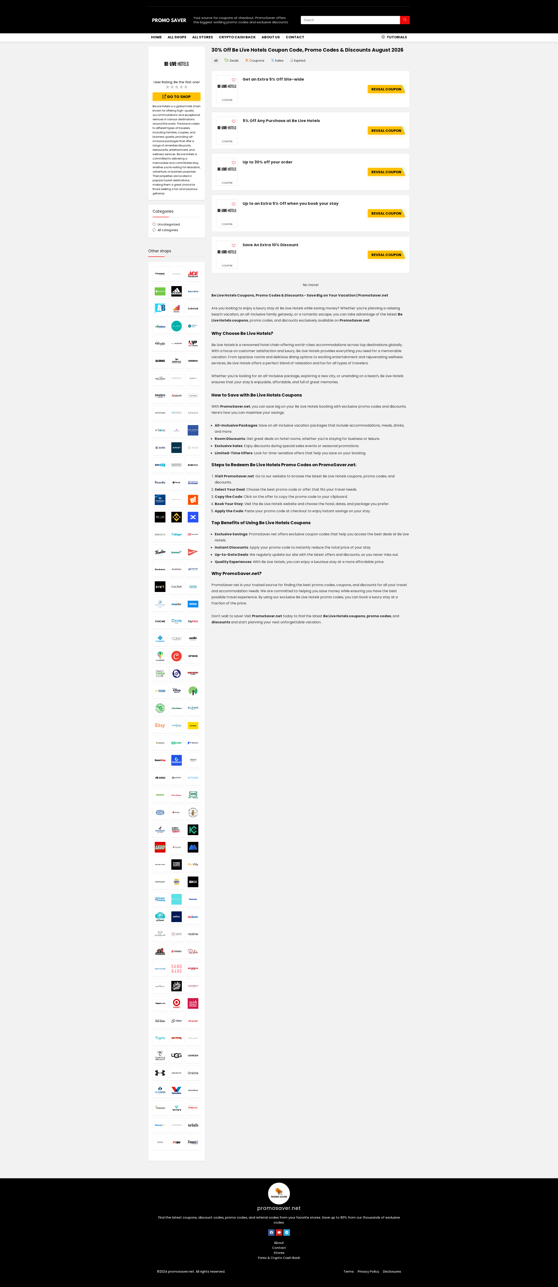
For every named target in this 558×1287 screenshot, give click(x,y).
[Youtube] (279, 1232)
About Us (271, 37)
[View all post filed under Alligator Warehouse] (160, 343)
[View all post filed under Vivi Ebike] (176, 1107)
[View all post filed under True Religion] (176, 1038)
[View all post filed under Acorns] (160, 291)
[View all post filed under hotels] (176, 812)
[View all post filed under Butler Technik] (193, 569)
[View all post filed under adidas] (176, 291)
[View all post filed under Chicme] (160, 621)
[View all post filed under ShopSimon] (160, 986)
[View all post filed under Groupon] (160, 795)
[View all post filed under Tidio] (176, 1020)
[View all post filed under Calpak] (176, 586)
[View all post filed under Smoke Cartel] (176, 986)
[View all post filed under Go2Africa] (176, 777)
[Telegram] (286, 1232)
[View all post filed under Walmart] (160, 1125)
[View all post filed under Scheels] (193, 968)
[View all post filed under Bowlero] (160, 552)
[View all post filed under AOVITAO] (193, 395)
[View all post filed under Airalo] (176, 308)
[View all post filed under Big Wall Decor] (160, 517)
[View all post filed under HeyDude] (160, 812)
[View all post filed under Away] (176, 447)
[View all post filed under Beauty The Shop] (176, 482)
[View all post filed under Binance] (176, 517)
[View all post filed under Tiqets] (160, 1038)
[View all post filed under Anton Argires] (160, 395)
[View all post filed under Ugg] (176, 1055)
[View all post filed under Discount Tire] (193, 673)
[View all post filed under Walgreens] (193, 1107)
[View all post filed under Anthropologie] (176, 378)
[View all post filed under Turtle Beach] (160, 1055)
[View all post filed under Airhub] (193, 308)
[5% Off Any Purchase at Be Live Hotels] (227, 128)
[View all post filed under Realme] (193, 934)
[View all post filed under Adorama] (193, 291)
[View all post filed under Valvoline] (176, 1090)
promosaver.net (279, 1208)
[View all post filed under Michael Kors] (160, 864)
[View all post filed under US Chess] (160, 1090)
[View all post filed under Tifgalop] (193, 1020)
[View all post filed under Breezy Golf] (193, 552)
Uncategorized (169, 224)
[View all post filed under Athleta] (176, 430)
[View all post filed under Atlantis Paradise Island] (193, 430)
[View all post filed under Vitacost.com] (160, 1107)
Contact (295, 37)
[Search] (405, 20)
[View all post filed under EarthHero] (176, 708)
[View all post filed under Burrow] (176, 569)
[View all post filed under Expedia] (160, 743)
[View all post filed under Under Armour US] (160, 1072)
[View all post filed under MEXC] (193, 847)
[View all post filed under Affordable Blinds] (160, 308)
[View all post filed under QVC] (176, 934)
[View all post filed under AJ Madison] (160, 326)
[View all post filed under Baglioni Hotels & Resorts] (193, 447)
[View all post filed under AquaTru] (176, 413)
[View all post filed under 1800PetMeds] (160, 273)
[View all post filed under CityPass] (193, 621)
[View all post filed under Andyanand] (160, 378)
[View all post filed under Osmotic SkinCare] (176, 899)
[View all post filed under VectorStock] (193, 1090)
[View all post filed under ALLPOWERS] (193, 343)
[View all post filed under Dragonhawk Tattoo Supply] (160, 708)
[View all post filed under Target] (176, 1003)
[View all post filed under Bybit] (160, 586)
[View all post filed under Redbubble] (176, 951)
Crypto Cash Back (237, 37)
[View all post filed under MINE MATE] (176, 864)
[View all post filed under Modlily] (193, 864)
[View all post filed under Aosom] (176, 395)
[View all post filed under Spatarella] (193, 986)
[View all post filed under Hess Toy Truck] (193, 795)
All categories (168, 230)
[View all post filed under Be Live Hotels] (193, 465)
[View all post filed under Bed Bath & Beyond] (193, 482)
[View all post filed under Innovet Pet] (160, 829)
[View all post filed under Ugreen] (193, 1055)
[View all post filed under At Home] (160, 430)
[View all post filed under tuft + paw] (193, 1038)
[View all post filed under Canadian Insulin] (193, 586)
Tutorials (396, 37)
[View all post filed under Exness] (193, 725)
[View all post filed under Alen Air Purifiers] (176, 326)
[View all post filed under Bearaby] (160, 482)
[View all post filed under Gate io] (176, 760)
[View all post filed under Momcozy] (160, 881)
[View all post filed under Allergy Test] (193, 326)
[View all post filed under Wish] (193, 1125)
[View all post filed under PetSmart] (193, 916)
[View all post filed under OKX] (193, 881)
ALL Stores (202, 37)
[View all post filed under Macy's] (176, 847)
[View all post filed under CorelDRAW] (160, 656)
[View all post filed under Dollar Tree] (193, 691)
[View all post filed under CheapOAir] (176, 604)
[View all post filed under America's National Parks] (176, 360)
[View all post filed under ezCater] (176, 743)
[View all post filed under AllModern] (176, 343)
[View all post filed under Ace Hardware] (193, 273)
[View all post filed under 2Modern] (176, 273)
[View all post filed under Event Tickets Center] (176, 725)
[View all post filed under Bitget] (176, 534)
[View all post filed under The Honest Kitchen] (193, 1003)
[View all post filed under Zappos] (193, 1142)
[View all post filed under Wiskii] (160, 1142)
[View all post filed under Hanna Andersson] (176, 795)
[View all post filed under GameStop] (160, 760)
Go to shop (178, 96)
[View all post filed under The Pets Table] (160, 1020)
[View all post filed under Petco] (176, 916)
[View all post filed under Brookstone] (160, 569)
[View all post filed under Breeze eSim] (176, 552)
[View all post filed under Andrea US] (193, 360)
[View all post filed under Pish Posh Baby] (160, 934)
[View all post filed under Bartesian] (176, 465)
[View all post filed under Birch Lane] (160, 534)
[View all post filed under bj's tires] (193, 534)
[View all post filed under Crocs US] (193, 656)
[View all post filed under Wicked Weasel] (176, 1125)
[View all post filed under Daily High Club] (160, 673)
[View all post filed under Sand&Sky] (176, 968)
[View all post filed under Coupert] (176, 656)
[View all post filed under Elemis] (193, 708)
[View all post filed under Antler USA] (193, 378)
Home (156, 37)
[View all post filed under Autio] (160, 447)
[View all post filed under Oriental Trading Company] (160, 899)
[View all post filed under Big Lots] (193, 499)
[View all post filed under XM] (176, 1142)
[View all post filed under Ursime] (193, 1072)
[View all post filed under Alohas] (160, 360)
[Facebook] (271, 1232)
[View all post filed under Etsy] (160, 725)
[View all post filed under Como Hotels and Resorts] (176, 638)
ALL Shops (177, 37)
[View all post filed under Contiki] (193, 638)
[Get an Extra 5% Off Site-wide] (227, 86)
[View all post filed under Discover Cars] (160, 691)
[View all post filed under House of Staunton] (193, 812)
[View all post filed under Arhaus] (193, 413)
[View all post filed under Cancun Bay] (160, 604)
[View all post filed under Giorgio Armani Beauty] (193, 760)
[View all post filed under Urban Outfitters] (176, 1072)
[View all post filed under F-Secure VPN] (193, 743)
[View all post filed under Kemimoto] (176, 829)
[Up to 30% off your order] (227, 169)
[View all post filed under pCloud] (160, 916)
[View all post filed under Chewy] (193, 604)
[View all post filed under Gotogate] (193, 777)
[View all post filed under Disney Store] (176, 691)
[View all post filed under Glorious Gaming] (160, 777)
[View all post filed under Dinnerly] (176, 673)
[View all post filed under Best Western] (160, 499)
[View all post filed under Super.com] (160, 1003)
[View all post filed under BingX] (193, 517)
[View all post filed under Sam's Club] (160, 968)
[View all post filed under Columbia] (160, 638)
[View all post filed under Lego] (160, 847)
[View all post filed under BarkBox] (160, 465)
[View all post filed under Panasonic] (193, 899)
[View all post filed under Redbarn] (160, 951)
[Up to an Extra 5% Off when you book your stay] (227, 210)
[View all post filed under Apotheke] (160, 413)
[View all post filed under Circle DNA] (176, 621)
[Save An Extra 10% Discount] (227, 252)
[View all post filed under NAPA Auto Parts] (176, 881)
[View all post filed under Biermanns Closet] (176, 499)
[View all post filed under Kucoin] (193, 829)
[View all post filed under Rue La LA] (193, 951)
